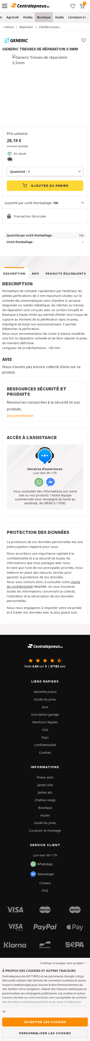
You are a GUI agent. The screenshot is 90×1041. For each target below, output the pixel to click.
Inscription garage (45, 714)
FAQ (45, 890)
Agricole (12, 17)
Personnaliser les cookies (45, 1033)
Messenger (46, 874)
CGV (45, 729)
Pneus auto (45, 777)
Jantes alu (45, 792)
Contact (45, 883)
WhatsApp (45, 864)
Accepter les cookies (45, 1022)
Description (14, 273)
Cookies (45, 752)
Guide (59, 17)
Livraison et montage (45, 830)
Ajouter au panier (49, 186)
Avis (35, 273)
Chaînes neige (45, 800)
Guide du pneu (45, 699)
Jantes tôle (45, 785)
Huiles (28, 17)
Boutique (44, 17)
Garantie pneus (45, 691)
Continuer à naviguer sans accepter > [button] (63, 963)
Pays (45, 737)
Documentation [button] (20, 415)
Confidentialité (45, 745)
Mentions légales (45, 722)
